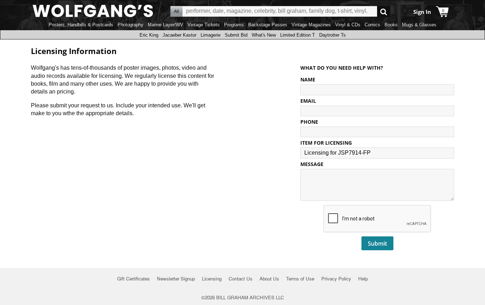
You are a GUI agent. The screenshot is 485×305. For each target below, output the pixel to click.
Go (383, 11)
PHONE (309, 121)
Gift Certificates (133, 278)
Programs (234, 24)
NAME (307, 79)
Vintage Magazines (311, 24)
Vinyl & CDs (347, 24)
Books (391, 24)
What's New (264, 35)
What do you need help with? (341, 67)
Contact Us (240, 278)
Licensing (212, 278)
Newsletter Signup (176, 278)
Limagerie (210, 35)
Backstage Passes (267, 24)
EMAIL (308, 100)
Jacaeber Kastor (179, 35)
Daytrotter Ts (332, 35)
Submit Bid (236, 35)
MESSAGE (311, 164)
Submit (377, 243)
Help (363, 278)
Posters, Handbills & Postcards (81, 24)
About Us (269, 278)
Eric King (149, 35)
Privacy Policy (336, 278)
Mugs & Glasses (419, 24)
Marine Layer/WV (165, 24)
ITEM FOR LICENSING (326, 142)
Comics (372, 24)
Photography (130, 24)
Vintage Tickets (203, 24)
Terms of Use (300, 278)
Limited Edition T (297, 35)
